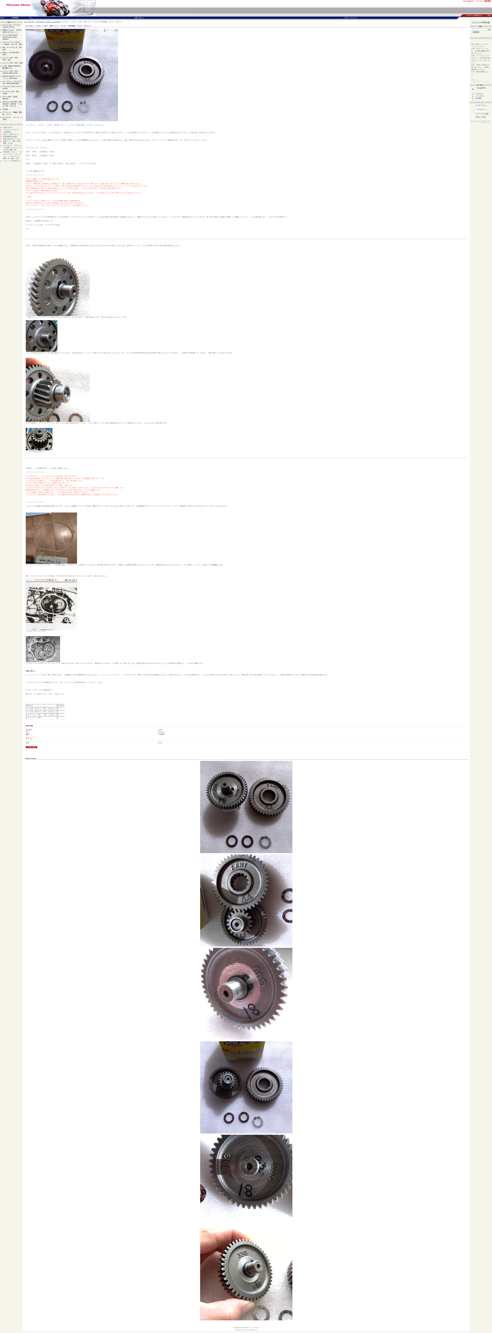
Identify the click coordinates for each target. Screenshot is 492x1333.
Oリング (29, 694)
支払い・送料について (11, 134)
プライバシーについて (11, 130)
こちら (99, 682)
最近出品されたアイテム (11, 139)
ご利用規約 (7, 132)
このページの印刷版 (479, 22)
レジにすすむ (479, 96)
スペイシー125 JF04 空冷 (12, 63)
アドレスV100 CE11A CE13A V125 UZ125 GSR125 (10, 37)
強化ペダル (486, 51)
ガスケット (41, 694)
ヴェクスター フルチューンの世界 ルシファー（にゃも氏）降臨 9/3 (12, 148)
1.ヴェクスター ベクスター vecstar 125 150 (48, 22)
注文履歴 (478, 98)
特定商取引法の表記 (10, 136)
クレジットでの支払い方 (11, 161)
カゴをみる (479, 94)
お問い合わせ (7, 127)
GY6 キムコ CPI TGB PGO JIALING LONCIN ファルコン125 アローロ (12, 104)
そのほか (5, 109)
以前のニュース (475, 80)
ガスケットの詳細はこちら (213, 565)
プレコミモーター (29, 22)
